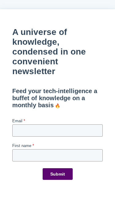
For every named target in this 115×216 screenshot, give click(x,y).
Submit (57, 174)
